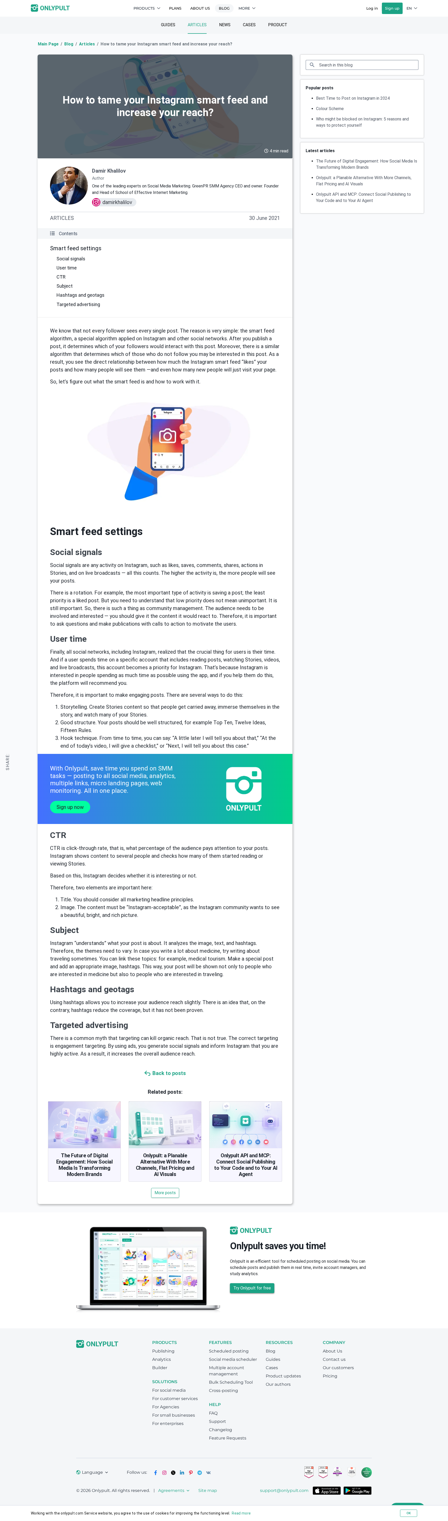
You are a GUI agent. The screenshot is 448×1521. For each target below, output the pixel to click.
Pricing (330, 1376)
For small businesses (173, 1415)
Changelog (220, 1429)
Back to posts (169, 1073)
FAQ (213, 1413)
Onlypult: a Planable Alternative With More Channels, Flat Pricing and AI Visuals (165, 1164)
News (224, 24)
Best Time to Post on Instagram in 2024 (353, 98)
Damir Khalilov (109, 171)
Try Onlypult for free (252, 1288)
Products (144, 8)
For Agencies (165, 1406)
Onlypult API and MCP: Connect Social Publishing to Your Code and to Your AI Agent (245, 1164)
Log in (372, 8)
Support (217, 1421)
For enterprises (168, 1423)
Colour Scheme (330, 108)
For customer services (175, 1398)
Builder (159, 1367)
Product (277, 24)
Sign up (392, 8)
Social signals (71, 258)
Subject (65, 286)
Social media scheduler (233, 1359)
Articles (197, 24)
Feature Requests (227, 1438)
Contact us (334, 1359)
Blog (224, 8)
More (244, 8)
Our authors (278, 1384)
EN (409, 8)
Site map (207, 1490)
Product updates (283, 1376)
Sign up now (70, 807)
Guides (168, 24)
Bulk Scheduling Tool (231, 1382)
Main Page (48, 44)
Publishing (163, 1351)
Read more (241, 1513)
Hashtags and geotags (80, 295)
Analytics (161, 1359)
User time (67, 268)
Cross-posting (223, 1390)
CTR (61, 277)
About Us (200, 8)
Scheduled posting (229, 1351)
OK (409, 1513)
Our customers (338, 1367)
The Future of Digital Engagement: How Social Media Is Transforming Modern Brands (84, 1164)
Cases (249, 24)
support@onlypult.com (284, 1490)
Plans (175, 8)
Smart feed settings (75, 248)
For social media (169, 1390)
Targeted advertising (78, 304)
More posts (165, 1192)
